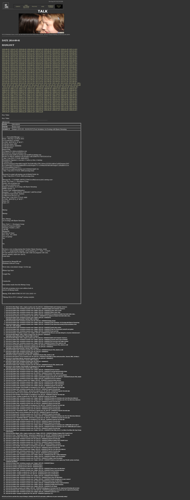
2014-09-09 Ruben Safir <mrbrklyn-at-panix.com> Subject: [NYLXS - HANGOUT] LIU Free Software (33, 378)
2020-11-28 (56, 62)
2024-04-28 (14, 54)
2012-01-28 (39, 83)
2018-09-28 (47, 67)
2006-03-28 (14, 97)
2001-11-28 (72, 106)
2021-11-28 (30, 60)
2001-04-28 (56, 108)
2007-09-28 (14, 94)
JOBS (42, 6)
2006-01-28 (31, 97)
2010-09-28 (14, 87)
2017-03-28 (47, 70)
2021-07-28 (64, 60)
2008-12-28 (39, 90)
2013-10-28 (14, 79)
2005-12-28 (39, 97)
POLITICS (34, 6)
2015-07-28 (64, 74)
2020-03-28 (47, 63)
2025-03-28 (72, 51)
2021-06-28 (72, 60)
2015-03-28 (22, 76)
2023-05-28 (31, 56)
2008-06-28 (14, 92)
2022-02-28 (5, 60)
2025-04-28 (64, 51)
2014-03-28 (47, 78)
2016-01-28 (14, 74)
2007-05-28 (47, 94)
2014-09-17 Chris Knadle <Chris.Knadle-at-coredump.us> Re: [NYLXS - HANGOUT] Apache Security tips (35, 437)
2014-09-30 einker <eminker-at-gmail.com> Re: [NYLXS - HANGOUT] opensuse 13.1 (29, 493)
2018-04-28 (14, 69)
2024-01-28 (39, 54)
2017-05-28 (31, 70)
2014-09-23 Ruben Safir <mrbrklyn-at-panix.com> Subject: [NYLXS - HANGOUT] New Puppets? (32, 475)
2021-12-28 (22, 60)
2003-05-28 (72, 103)
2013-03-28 (72, 79)
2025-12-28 (73, 49)
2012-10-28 (39, 81)
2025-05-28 (56, 51)
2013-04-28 (64, 79)
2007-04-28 (56, 94)
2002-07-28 (5, 106)
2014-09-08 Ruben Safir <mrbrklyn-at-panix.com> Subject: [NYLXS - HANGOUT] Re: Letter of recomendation (36, 375)
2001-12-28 (64, 106)
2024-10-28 (39, 53)
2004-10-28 (5, 101)
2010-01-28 (5, 88)
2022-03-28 (72, 58)
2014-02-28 (56, 78)
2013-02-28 (5, 81)
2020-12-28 (47, 62)
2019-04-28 (64, 65)
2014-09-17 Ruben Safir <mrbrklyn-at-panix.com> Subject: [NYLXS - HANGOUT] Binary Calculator (33, 444)
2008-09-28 (64, 90)
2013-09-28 (22, 79)
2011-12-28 (47, 83)
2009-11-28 (22, 88)
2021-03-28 (22, 62)
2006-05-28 (72, 95)
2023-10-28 (64, 54)
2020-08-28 (5, 63)
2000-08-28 (47, 110)
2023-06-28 (22, 56)
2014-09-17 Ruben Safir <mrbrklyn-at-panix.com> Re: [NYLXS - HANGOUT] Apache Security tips (33, 438)
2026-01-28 (64, 49)
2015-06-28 (72, 74)
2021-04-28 (14, 62)
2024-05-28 (5, 54)
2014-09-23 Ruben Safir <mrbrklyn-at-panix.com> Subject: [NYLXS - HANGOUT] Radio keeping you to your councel (38, 479)
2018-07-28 (64, 67)
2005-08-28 (72, 97)
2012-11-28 (30, 81)
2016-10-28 (14, 72)
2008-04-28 (31, 92)
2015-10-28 (39, 74)
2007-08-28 (22, 94)
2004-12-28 (64, 99)
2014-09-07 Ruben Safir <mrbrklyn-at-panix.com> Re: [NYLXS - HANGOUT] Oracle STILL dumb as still (34, 350)
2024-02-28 (31, 54)
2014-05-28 (31, 78)
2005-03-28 (39, 99)
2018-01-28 (39, 69)
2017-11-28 (56, 69)
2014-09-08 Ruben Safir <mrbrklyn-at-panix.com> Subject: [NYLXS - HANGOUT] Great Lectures (33, 369)
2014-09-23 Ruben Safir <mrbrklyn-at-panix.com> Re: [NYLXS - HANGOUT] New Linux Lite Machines (34, 477)
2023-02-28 (56, 56)
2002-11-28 (47, 104)
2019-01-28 (14, 67)
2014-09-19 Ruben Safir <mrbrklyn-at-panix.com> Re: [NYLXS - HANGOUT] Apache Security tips (33, 451)
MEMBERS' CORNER (51, 6)
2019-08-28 (30, 65)
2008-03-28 (39, 92)
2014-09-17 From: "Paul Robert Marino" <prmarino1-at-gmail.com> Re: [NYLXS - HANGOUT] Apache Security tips (38, 435)
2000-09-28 (39, 110)
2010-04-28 (56, 87)
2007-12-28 (64, 92)
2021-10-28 (39, 60)
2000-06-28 (64, 110)
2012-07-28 (64, 81)
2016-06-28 (47, 72)
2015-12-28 (22, 74)
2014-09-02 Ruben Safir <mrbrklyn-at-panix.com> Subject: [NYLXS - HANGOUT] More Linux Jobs (33, 312)
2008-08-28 (72, 90)
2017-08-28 (5, 70)
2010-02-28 (73, 87)
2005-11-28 (47, 97)
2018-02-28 (31, 69)
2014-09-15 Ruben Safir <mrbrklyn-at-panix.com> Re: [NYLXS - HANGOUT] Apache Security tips (33, 389)
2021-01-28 (39, 62)
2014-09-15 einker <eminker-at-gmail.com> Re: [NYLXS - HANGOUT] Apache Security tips (31, 396)
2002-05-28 (22, 106)
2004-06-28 (39, 101)
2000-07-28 (56, 110)
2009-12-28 (14, 88)
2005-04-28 (31, 99)
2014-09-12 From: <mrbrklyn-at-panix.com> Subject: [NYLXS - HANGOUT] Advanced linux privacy (33, 380)
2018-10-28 (39, 67)
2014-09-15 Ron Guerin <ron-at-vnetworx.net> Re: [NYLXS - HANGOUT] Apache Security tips (32, 392)
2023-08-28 (5, 56)
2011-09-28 (72, 83)
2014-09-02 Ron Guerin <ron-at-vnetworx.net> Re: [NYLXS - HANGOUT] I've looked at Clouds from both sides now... (38, 316)
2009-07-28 (56, 88)
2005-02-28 (47, 99)
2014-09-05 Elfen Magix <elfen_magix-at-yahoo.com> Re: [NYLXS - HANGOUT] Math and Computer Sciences (36, 338)
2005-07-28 (5, 99)
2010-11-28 (77, 85)
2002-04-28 (31, 106)
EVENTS (18, 6)
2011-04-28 (35, 85)
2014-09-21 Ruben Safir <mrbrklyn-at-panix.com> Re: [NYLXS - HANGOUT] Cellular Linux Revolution (34, 458)
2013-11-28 (5, 79)
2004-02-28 (73, 101)
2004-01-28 (5, 103)
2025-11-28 (5, 51)
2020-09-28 (72, 62)
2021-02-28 (31, 62)
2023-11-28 (56, 54)
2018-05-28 (5, 69)
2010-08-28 (23, 87)
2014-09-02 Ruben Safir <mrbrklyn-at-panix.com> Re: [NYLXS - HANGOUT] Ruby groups (31, 320)
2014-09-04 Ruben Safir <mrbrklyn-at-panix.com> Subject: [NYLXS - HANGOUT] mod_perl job (32, 331)
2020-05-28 (31, 63)
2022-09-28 (22, 58)
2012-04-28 (14, 83)
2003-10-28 (30, 103)
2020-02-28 (56, 63)
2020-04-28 (39, 63)
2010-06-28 (40, 87)
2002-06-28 (14, 106)
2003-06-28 (64, 103)
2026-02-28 (56, 49)
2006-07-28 (56, 95)
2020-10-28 (64, 62)
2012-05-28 (5, 83)
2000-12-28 (14, 110)
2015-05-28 (5, 76)
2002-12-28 (39, 104)
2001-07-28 (31, 108)
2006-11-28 (22, 95)
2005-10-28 (56, 97)
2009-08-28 (47, 88)
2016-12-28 (73, 70)
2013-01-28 (14, 81)
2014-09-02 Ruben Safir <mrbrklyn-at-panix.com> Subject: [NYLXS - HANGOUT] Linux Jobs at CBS (33, 310)
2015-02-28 (31, 76)
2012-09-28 (47, 81)
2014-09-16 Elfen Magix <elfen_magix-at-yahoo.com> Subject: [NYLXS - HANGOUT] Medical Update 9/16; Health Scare (39, 433)
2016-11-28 (5, 72)
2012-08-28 (56, 81)
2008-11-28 (47, 90)
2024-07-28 (64, 53)
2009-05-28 (72, 88)
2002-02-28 (47, 106)
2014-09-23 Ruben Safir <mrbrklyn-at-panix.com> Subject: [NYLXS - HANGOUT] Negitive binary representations (37, 482)
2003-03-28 (14, 104)
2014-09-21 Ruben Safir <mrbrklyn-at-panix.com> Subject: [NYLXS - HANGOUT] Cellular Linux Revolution (35, 456)
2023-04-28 (39, 56)
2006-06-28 (64, 95)
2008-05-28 (22, 92)
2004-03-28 (64, 101)
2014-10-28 (64, 76)
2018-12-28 (22, 67)
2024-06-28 (72, 53)
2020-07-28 (14, 63)
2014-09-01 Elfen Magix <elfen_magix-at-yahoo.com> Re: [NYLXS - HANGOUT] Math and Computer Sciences (36, 307)
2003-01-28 (31, 104)
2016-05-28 (56, 72)
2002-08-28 (72, 104)
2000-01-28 (31, 111)
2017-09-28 (72, 69)
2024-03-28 (22, 54)
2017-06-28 (22, 70)
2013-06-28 (47, 79)
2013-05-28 (56, 79)
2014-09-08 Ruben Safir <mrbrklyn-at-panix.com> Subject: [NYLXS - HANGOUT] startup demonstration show (36, 371)
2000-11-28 (22, 110)
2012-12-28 (22, 81)
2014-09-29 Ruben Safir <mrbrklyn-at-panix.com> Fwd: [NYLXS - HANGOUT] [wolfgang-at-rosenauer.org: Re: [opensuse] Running (42, 490)
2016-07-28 (39, 72)
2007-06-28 (39, 94)
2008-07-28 (5, 92)
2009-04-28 (5, 90)
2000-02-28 (22, 111)
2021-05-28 (5, 62)
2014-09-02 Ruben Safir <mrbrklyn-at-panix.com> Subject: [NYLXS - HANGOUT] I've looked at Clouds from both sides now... (40, 314)
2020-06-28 (22, 63)
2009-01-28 (31, 90)
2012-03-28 (22, 83)
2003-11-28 (22, 103)
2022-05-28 (56, 58)
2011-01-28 (60, 85)
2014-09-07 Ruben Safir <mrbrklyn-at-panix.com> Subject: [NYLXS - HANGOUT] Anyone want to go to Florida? (37, 339)
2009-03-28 (14, 90)
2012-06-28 (72, 81)
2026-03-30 (47, 49)
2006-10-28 (30, 95)
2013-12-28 (73, 78)
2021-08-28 (56, 60)
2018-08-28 (56, 67)
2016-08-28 (30, 72)
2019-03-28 (72, 65)
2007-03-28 (64, 94)
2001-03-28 (64, 108)
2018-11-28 (30, 67)
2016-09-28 (22, 72)
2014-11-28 (56, 76)
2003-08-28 (47, 103)
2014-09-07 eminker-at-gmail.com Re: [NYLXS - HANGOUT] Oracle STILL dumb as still (30, 355)
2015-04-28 (14, 76)
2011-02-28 (52, 85)
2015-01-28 (39, 76)
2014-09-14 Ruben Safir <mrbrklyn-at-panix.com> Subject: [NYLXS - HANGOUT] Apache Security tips (34, 385)
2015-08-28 (56, 74)
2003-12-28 (14, 103)
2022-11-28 (5, 58)
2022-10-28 (14, 58)
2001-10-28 (5, 108)
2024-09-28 (47, 53)
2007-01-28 (5, 95)
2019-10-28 (14, 65)
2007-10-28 (5, 94)
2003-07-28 (56, 103)
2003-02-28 (22, 104)
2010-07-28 (31, 87)
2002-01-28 (56, 106)
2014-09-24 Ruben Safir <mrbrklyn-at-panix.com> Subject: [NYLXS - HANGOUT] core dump (31, 486)
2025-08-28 (30, 51)
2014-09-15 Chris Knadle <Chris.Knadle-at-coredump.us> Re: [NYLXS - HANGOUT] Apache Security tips (35, 394)
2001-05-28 (47, 108)
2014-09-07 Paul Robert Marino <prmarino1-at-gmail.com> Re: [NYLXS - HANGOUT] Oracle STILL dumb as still (37, 345)
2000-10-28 (30, 110)
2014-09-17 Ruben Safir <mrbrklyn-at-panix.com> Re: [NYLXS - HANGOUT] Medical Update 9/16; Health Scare (37, 440)
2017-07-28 (14, 70)
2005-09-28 (64, 97)
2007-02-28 (73, 94)
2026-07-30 (14, 49)
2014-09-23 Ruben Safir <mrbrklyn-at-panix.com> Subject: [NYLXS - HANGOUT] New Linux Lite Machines (35, 468)
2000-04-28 (5, 111)
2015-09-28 (47, 74)
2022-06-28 (47, 58)
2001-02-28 (73, 108)
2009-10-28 (30, 88)
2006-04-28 (5, 97)
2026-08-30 (5, 49)
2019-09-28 (22, 65)
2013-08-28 (30, 79)
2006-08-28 (47, 95)
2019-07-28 (39, 65)
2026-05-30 (31, 49)
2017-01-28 (64, 70)
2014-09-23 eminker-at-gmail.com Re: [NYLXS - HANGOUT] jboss (24, 465)
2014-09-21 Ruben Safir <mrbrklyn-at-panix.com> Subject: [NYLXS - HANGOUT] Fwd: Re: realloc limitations (36, 454)
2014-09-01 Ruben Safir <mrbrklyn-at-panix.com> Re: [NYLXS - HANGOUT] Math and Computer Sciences (35, 308)
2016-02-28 (5, 74)
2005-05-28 (22, 99)
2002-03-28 (39, 106)
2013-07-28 (39, 79)
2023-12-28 (47, 54)
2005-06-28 (14, 99)
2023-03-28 (47, 56)
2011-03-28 (43, 85)
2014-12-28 (47, 76)
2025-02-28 (5, 53)
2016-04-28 (64, 72)
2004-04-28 (56, 101)
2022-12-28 (73, 56)
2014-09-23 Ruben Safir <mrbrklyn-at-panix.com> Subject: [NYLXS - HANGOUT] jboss (30, 463)
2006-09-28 (39, 95)
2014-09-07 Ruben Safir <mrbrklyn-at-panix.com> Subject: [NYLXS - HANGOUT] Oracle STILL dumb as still (36, 343)
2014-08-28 (5, 78)
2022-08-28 (30, 58)
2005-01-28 (56, 99)
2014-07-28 (14, 78)
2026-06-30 (22, 49)
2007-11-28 (72, 92)
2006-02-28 (22, 97)
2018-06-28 (72, 67)
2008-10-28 (56, 90)
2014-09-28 (72, 76)
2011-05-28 (27, 85)
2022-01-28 (14, 60)
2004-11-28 (72, 99)
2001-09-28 (14, 108)
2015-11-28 (30, 74)
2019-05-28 (56, 65)
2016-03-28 (72, 72)
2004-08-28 (22, 101)
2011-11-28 (55, 83)
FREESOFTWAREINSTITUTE (26, 6)
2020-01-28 (64, 63)
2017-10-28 (64, 69)
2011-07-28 (10, 85)
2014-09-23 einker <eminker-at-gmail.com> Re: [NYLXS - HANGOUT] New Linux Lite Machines (32, 472)
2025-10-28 (14, 51)
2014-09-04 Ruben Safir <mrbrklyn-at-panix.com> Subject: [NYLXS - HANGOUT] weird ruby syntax (33, 327)
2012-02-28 (31, 83)
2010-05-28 (48, 87)
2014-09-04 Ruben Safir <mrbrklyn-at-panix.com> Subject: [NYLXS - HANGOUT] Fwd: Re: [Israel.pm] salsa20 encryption (39, 329)
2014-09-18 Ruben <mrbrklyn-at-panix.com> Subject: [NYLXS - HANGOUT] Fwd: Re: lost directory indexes (36, 449)
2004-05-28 (47, 101)
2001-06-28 (39, 108)
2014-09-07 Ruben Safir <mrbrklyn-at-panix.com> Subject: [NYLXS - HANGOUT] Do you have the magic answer (37, 341)
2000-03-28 (14, 111)
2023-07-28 (14, 56)
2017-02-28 (56, 70)
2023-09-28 (72, 54)
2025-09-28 (22, 51)
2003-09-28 (39, 103)
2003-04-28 (5, 104)
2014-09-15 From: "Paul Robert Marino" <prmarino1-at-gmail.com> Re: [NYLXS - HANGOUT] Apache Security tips (38, 391)
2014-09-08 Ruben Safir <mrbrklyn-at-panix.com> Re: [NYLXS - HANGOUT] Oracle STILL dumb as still (34, 373)
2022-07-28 (39, 58)
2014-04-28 (39, 78)
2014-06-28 (22, 78)
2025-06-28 (47, 51)
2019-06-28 (47, 65)
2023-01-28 (64, 56)
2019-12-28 (73, 63)
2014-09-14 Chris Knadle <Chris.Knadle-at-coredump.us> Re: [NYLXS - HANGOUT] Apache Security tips (35, 387)
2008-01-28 (56, 92)
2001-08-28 (22, 108)
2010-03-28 (65, 87)
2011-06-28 (18, 85)
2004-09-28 (14, 101)
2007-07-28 (31, 94)
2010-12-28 (68, 85)
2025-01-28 (14, 53)
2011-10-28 (64, 83)
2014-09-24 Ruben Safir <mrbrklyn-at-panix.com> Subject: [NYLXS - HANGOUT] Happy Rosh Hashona (34, 484)
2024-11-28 (30, 53)
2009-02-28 (22, 90)
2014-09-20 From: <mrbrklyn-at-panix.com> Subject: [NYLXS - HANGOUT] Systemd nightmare (32, 453)
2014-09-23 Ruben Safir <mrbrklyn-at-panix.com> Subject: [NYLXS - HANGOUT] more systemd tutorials (35, 470)
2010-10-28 (6, 87)
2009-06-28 (64, 88)
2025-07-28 (39, 51)
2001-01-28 (5, 110)
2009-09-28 (39, 88)
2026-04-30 (39, 49)
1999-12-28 (39, 111)
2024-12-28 (22, 53)
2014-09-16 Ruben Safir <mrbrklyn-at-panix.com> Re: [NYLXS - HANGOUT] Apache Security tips (33, 428)
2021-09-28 (47, 60)
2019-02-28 (5, 67)
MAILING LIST (59, 6)
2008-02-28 (47, 92)
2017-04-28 (39, 70)
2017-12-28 (47, 69)
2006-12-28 (14, 95)
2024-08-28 (56, 53)
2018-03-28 (22, 69)
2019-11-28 (5, 65)
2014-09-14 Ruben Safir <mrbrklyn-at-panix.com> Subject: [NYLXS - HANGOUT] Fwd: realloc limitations (35, 382)
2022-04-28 (64, 58)
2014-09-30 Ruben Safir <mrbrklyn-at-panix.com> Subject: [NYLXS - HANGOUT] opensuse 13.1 (32, 491)
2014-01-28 (64, 78)
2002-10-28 (56, 104)
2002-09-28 (64, 104)
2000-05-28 (72, 110)
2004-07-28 (31, 101)
